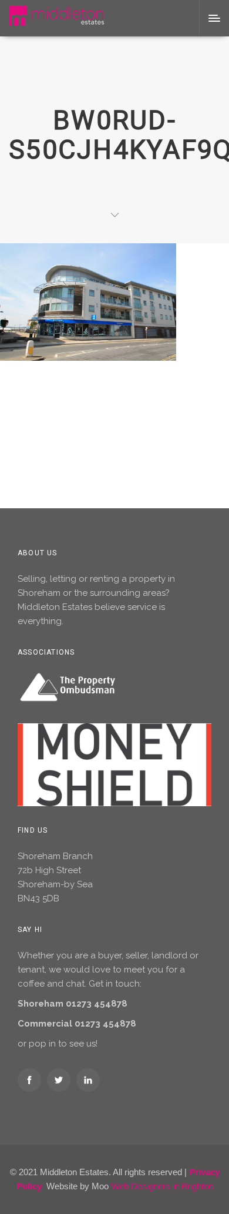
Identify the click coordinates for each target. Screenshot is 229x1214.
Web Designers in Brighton (162, 1186)
